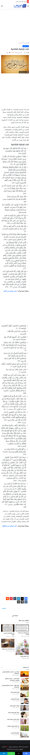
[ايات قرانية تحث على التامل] (7, 643)
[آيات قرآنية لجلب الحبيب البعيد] (7, 628)
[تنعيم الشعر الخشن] (24, 694)
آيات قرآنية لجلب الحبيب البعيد (9, 634)
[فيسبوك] (25, 598)
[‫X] (22, 598)
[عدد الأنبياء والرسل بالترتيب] (24, 728)
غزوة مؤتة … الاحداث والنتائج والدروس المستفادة (10, 686)
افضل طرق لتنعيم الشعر (21, 1)
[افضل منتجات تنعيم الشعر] (24, 721)
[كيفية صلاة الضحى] (24, 735)
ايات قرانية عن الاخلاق (9, 526)
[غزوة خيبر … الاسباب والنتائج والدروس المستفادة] (24, 674)
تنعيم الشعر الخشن (14, 692)
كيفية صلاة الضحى (15, 733)
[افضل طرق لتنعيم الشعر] (24, 714)
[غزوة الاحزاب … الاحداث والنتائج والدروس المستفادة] (24, 681)
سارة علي (26, 52)
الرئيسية (26, 42)
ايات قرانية (21, 42)
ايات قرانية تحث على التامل (8, 649)
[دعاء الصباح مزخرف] (22, 647)
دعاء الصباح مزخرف (24, 656)
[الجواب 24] (20, 6)
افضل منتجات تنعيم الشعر (13, 719)
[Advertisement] (15, 25)
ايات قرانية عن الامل (10, 291)
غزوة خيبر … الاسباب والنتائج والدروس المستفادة (10, 673)
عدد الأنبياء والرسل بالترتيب (13, 726)
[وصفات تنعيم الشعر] (24, 708)
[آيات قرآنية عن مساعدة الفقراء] (22, 627)
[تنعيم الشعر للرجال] (24, 701)
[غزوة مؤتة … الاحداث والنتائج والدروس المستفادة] (24, 687)
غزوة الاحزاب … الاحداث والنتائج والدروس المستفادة (12, 679)
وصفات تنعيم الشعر (14, 706)
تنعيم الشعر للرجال (15, 699)
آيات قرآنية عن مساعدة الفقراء (23, 633)
